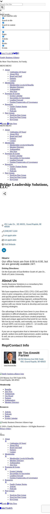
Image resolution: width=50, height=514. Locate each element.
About (7, 70)
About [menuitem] (7, 440)
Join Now (13, 91)
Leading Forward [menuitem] (16, 476)
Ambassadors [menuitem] (15, 463)
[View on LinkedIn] (4, 252)
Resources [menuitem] (9, 481)
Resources (9, 104)
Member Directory (17, 87)
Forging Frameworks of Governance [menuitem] (24, 478)
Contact (13, 81)
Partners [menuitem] (13, 450)
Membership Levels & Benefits (22, 85)
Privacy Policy (5, 429)
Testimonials (9, 394)
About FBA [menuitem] (14, 445)
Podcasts (13, 111)
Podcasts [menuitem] (13, 489)
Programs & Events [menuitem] (12, 468)
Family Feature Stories (18, 106)
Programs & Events (12, 94)
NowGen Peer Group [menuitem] (18, 497)
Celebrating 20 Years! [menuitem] (18, 443)
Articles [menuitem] (13, 486)
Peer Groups (9, 113)
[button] (6, 66)
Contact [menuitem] (13, 452)
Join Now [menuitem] (13, 465)
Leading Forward (16, 100)
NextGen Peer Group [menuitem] (18, 495)
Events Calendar (16, 96)
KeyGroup (14, 119)
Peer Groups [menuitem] (9, 492)
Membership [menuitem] (9, 455)
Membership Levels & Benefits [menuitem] (22, 458)
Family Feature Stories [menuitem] (18, 484)
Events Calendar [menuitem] (16, 471)
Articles (13, 109)
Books (7, 416)
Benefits (8, 389)
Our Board (9, 396)
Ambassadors (15, 89)
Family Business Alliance (9, 58)
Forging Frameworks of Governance (24, 102)
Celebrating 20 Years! (18, 72)
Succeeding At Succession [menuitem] (20, 473)
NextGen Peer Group (18, 115)
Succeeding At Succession (20, 98)
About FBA (14, 74)
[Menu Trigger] (1, 433)
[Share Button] (4, 193)
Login (4, 124)
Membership (9, 83)
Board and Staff (16, 76)
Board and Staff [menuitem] (16, 448)
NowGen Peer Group (18, 117)
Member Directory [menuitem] (17, 461)
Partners (13, 78)
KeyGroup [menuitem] (14, 499)
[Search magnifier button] (2, 7)
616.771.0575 (6, 508)
